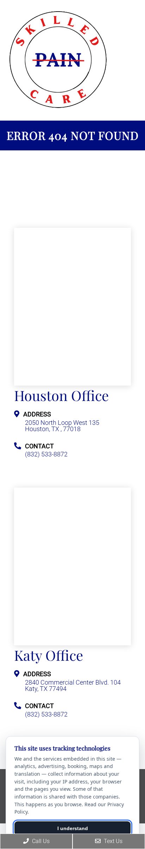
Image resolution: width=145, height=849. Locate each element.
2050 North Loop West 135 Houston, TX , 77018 (62, 426)
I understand (72, 828)
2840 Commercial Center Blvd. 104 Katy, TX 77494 (73, 685)
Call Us (40, 841)
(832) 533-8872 (46, 454)
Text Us (112, 841)
